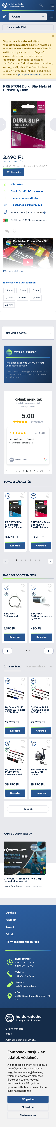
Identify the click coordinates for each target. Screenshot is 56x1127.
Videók (11, 920)
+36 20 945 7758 (24, 976)
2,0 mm (9, 298)
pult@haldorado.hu (30, 74)
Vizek (10, 934)
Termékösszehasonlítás (22, 942)
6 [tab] (39, 560)
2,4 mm (36, 298)
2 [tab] (21, 560)
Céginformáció (14, 1029)
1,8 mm (35, 290)
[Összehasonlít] (7, 231)
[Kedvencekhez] (14, 231)
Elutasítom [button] (28, 1107)
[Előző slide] (7, 651)
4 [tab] (30, 560)
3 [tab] (25, 560)
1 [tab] (16, 560)
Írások (10, 927)
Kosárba (15, 172)
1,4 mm (9, 290)
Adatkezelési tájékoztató (20, 1040)
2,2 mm (22, 298)
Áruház (11, 912)
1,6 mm (22, 290)
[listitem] (25, 865)
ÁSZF (8, 1034)
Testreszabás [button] (28, 1115)
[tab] (12, 668)
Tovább (28, 809)
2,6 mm (9, 305)
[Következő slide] (50, 561)
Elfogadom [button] (28, 1099)
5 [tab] (35, 560)
